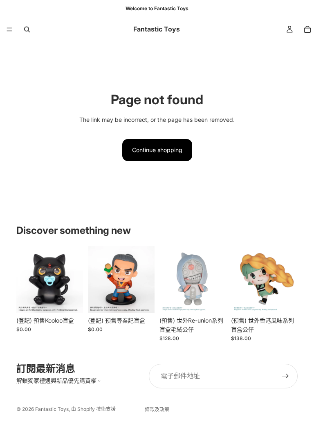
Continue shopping (157, 149)
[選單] (9, 29)
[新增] (70, 300)
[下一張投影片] (74, 279)
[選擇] (213, 300)
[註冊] (285, 376)
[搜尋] (27, 29)
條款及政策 (157, 409)
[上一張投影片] (25, 279)
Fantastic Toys (52, 409)
